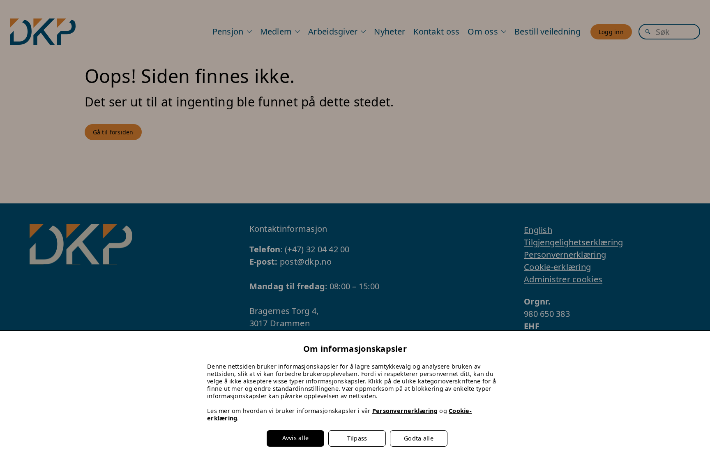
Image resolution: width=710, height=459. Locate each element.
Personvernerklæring (405, 411)
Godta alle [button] (418, 438)
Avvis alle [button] (295, 438)
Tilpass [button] (357, 438)
